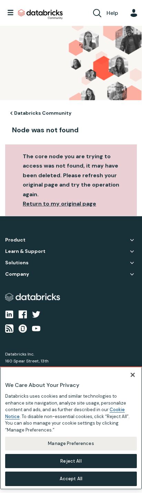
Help (112, 13)
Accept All (71, 479)
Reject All (70, 461)
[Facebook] (23, 314)
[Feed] (9, 328)
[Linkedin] (9, 314)
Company (17, 274)
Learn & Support (25, 251)
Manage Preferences (71, 443)
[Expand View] (132, 240)
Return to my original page (59, 203)
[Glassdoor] (23, 328)
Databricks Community (40, 14)
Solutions (17, 263)
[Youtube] (36, 328)
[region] (71, 428)
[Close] (132, 374)
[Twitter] (36, 314)
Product (15, 240)
